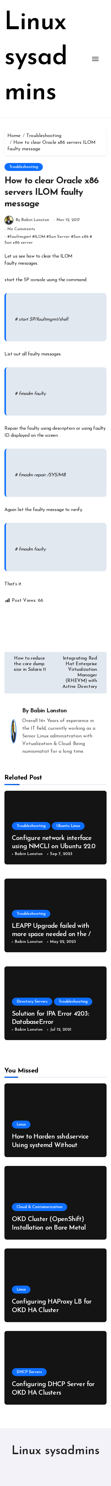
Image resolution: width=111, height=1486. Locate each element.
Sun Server (59, 237)
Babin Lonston (48, 711)
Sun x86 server (18, 242)
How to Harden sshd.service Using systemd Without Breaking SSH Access (50, 1145)
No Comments (21, 229)
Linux (21, 1124)
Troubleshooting (23, 167)
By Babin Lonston (32, 220)
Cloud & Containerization (39, 1207)
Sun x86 (81, 237)
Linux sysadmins (35, 58)
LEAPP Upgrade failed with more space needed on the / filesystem (51, 934)
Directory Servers (32, 1002)
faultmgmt (20, 237)
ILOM (40, 237)
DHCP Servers (29, 1372)
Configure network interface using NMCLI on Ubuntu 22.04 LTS (55, 847)
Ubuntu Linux (68, 826)
